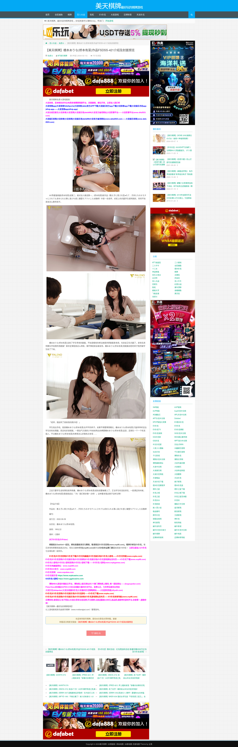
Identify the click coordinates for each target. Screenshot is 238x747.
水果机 (177, 275)
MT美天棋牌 (62, 55)
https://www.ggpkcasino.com (71, 578)
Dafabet (177, 418)
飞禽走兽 (155, 293)
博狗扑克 (177, 455)
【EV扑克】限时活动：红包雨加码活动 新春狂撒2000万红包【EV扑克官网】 (122, 650)
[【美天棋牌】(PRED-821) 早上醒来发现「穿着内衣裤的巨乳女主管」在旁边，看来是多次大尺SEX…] (83, 665)
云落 (150, 744)
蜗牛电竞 (177, 533)
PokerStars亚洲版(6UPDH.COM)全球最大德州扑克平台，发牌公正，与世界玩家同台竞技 (82, 587)
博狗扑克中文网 (159, 459)
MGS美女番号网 (180, 437)
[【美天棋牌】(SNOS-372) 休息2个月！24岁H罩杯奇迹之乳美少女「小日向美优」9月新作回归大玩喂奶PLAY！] (109, 665)
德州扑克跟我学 (159, 485)
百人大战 (81, 14)
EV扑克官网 (157, 433)
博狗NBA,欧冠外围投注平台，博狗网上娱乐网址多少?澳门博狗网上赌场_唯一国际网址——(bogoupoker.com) (95, 583)
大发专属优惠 (179, 463)
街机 (92, 14)
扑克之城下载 (179, 492)
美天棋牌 (103, 744)
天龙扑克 (141, 14)
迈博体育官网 (158, 537)
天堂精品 (156, 478)
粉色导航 (177, 522)
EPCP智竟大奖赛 (159, 422)
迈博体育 (128, 14)
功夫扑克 (156, 452)
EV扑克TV (157, 429)
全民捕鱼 (59, 14)
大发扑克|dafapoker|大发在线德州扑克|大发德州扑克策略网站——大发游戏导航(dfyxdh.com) (84, 590)
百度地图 (136, 744)
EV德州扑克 (179, 422)
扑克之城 (156, 492)
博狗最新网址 (158, 463)
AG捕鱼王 (157, 414)
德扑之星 (156, 489)
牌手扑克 (156, 515)
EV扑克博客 (179, 429)
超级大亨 (155, 290)
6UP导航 (156, 411)
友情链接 (111, 744)
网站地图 (120, 744)
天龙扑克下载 (158, 481)
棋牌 (70, 14)
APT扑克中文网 (159, 418)
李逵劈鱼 (155, 271)
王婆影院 (177, 515)
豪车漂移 (178, 287)
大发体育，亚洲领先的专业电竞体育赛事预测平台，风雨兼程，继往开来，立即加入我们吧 (82, 102)
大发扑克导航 (158, 474)
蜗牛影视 (177, 526)
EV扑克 (102, 14)
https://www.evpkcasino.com (70, 575)
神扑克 (177, 518)
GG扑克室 (157, 437)
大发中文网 (157, 466)
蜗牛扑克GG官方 (159, 530)
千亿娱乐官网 (179, 452)
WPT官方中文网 (180, 440)
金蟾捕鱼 (178, 290)
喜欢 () (97, 633)
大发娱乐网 (157, 470)
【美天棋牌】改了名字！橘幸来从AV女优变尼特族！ (118, 689)
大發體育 (177, 474)
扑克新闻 (156, 504)
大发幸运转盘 (179, 470)
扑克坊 (177, 500)
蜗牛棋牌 (156, 533)
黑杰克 (177, 293)
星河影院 (177, 507)
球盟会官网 (157, 518)
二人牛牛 (155, 265)
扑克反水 (156, 500)
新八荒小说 (157, 507)
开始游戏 (109, 20)
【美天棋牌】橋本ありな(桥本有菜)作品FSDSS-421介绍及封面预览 (90, 50)
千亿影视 (156, 455)
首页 (47, 14)
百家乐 (154, 284)
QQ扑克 (156, 440)
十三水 (154, 268)
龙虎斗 (61, 43)
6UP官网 (177, 407)
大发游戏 (115, 14)
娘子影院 (177, 481)
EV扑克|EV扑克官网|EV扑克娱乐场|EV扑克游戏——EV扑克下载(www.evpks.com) (79, 593)
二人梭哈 (178, 262)
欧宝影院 (177, 511)
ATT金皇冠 (156, 262)
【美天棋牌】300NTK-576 (58, 685)
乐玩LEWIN (178, 444)
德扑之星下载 (179, 489)
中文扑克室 (157, 444)
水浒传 (154, 278)
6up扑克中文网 (180, 411)
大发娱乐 (177, 466)
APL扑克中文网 (180, 414)
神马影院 (156, 522)
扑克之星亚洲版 (180, 496)
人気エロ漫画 (158, 448)
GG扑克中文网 (180, 433)
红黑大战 (178, 284)
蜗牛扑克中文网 (180, 530)
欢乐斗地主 (156, 275)
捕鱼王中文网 (179, 504)
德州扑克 (178, 268)
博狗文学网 (178, 459)
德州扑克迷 (178, 485)
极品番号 (156, 511)
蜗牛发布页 (157, 526)
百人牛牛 (178, 281)
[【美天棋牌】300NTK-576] (57, 665)
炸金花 (177, 278)
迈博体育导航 (179, 537)
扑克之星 (156, 496)
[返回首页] (46, 43)
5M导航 (156, 407)
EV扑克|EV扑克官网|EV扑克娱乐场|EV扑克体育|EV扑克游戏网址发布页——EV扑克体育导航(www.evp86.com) (91, 596)
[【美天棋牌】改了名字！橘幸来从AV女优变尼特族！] (134, 665)
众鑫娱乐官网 (179, 448)
